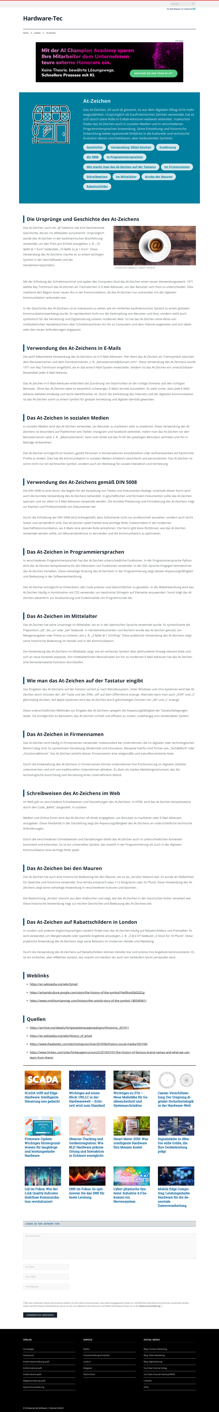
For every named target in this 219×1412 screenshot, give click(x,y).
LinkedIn (148, 1380)
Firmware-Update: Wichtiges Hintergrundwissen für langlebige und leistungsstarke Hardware (43, 1147)
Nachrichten (89, 1374)
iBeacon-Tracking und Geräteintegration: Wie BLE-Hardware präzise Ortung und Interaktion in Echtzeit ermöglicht (86, 1147)
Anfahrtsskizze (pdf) (32, 1368)
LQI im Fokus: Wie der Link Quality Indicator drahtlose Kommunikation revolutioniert (42, 1195)
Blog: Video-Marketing (154, 1355)
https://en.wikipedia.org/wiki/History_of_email (61, 1036)
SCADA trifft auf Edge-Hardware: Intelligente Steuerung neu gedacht (42, 1097)
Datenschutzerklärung (149, 1306)
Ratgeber (87, 1368)
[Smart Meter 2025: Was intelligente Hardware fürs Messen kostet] (132, 1126)
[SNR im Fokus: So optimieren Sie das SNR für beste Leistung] (87, 1176)
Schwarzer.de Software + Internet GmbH (44, 1408)
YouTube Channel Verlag (155, 1368)
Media (86, 1349)
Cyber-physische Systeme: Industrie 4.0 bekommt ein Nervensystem (130, 1195)
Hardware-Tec (42, 18)
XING (146, 1387)
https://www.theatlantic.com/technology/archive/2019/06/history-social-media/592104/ (89, 1044)
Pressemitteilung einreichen (96, 1355)
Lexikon (87, 1361)
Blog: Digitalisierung (153, 1361)
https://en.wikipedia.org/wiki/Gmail (54, 984)
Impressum (28, 1355)
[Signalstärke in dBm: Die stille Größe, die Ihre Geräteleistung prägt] (176, 1126)
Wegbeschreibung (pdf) (34, 1380)
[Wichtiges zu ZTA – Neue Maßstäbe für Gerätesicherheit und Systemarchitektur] (132, 1080)
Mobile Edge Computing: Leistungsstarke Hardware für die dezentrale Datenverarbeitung (174, 1197)
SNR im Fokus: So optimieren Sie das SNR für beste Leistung (86, 1193)
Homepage (28, 1349)
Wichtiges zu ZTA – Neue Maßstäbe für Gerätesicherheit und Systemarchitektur (131, 1099)
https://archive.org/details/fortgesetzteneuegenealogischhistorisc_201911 (79, 1028)
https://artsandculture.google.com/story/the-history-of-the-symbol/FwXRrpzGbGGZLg (87, 992)
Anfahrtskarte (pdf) (32, 1374)
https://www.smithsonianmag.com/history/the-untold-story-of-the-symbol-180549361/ (88, 1000)
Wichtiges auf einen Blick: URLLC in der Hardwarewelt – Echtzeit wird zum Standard (87, 1099)
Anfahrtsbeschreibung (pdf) (36, 1361)
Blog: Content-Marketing (155, 1349)
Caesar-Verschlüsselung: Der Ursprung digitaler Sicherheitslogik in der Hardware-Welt (176, 1099)
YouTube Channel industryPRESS (159, 1374)
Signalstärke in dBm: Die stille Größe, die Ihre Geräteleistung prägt (174, 1145)
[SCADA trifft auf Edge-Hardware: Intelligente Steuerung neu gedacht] (43, 1080)
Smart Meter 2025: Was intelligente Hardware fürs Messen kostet (131, 1143)
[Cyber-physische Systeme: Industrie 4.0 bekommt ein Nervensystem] (132, 1176)
